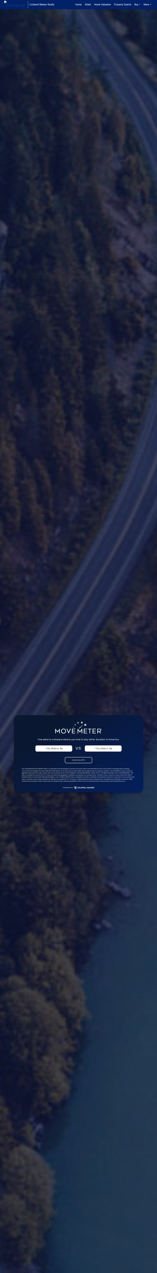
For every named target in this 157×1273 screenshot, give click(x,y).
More (148, 6)
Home (78, 4)
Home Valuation (102, 4)
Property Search (122, 4)
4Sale (88, 4)
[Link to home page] (16, 4)
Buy (137, 6)
